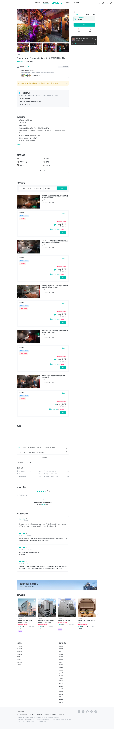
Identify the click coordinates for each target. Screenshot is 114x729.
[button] (43, 83)
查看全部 (42, 171)
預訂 (63, 233)
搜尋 (62, 188)
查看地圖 (44, 458)
